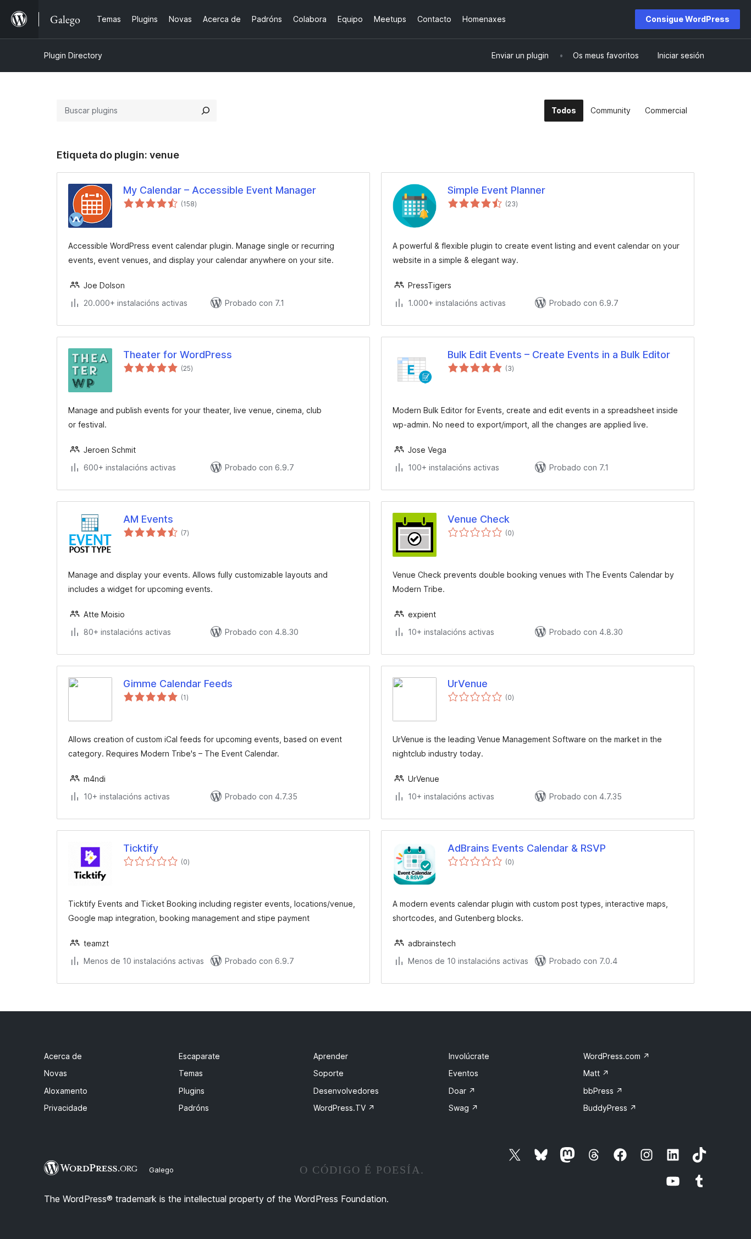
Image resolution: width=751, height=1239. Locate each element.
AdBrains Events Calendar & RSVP (527, 848)
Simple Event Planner (496, 190)
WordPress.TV (344, 1107)
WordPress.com (616, 1056)
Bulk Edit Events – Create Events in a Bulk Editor (559, 354)
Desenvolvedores (346, 1090)
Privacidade (65, 1107)
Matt (596, 1073)
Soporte (328, 1073)
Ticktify (140, 848)
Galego (161, 1169)
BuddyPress (610, 1107)
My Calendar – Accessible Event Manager (219, 190)
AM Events (148, 519)
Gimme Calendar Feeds (178, 683)
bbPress (603, 1090)
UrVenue (468, 683)
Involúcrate (469, 1056)
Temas (191, 1073)
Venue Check (479, 519)
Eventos (463, 1073)
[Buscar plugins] (206, 111)
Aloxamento (65, 1090)
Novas (55, 1073)
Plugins (192, 1090)
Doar (462, 1090)
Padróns (194, 1107)
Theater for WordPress (177, 354)
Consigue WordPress (687, 19)
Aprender (330, 1056)
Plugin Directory (73, 55)
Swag (463, 1107)
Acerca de (63, 1056)
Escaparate (199, 1056)
